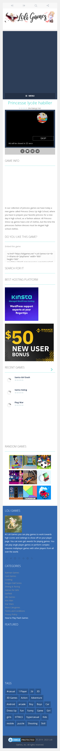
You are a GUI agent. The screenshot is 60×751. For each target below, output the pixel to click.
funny (30, 710)
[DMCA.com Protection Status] (22, 739)
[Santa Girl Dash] (9, 380)
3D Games (12, 697)
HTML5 (19, 717)
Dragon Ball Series (13, 583)
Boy (31, 704)
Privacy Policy (11, 614)
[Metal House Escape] (16, 492)
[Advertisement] (30, 61)
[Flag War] (9, 405)
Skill (43, 723)
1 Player (23, 691)
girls (9, 717)
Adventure (36, 697)
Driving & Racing (12, 586)
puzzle (20, 723)
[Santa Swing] (9, 392)
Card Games (10, 576)
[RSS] (32, 558)
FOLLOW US (48, 5)
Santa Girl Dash (22, 377)
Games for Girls (12, 590)
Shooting (33, 723)
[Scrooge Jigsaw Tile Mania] (16, 461)
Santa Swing (21, 390)
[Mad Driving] (44, 492)
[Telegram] (28, 558)
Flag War (19, 402)
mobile (10, 723)
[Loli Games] (30, 16)
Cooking (8, 579)
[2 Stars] (21, 108)
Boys (39, 704)
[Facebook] (7, 558)
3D (38, 691)
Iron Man (9, 600)
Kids (45, 717)
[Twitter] (11, 558)
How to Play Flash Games (16, 618)
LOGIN (12, 5)
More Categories (12, 607)
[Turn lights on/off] (22, 151)
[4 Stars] (25, 108)
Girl (48, 710)
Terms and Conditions (15, 611)
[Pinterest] (24, 558)
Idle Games (10, 597)
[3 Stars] (23, 108)
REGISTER (24, 5)
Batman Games (12, 572)
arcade (22, 704)
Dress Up (11, 710)
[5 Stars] (27, 108)
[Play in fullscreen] (32, 151)
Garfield (8, 593)
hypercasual (32, 717)
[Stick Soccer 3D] (44, 461)
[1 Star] (20, 108)
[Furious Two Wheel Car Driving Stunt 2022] (30, 477)
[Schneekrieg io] (44, 477)
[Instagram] (19, 558)
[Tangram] (30, 492)
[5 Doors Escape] (30, 461)
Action (24, 697)
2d (32, 691)
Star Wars (9, 604)
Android (11, 704)
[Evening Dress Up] (16, 477)
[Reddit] (15, 558)
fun (22, 710)
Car (47, 704)
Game (40, 710)
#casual (11, 691)
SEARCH (36, 5)
